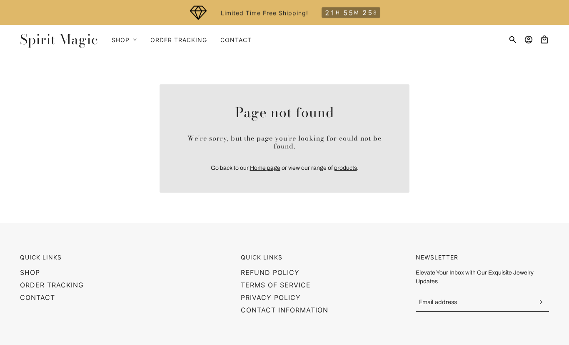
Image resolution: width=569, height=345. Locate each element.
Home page (265, 168)
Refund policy (270, 272)
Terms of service (276, 285)
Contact (37, 297)
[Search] (512, 39)
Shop (30, 272)
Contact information (284, 310)
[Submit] (540, 302)
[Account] (528, 39)
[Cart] (544, 39)
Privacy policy (271, 297)
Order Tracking (52, 285)
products (345, 168)
